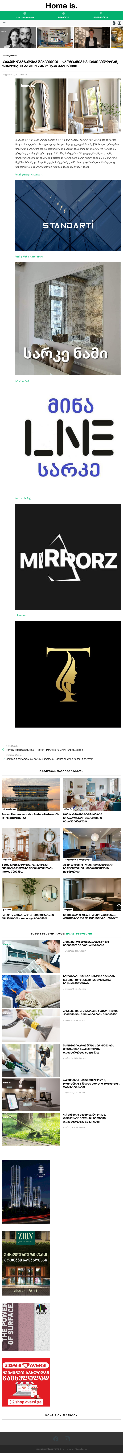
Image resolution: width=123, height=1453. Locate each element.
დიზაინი (7, 910)
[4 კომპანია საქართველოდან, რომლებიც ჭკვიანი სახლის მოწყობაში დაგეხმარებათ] (31, 1094)
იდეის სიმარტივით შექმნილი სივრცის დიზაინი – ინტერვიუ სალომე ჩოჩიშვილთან (91, 42)
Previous (1, 37)
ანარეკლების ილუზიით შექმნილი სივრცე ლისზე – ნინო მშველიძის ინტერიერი (88, 868)
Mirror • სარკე (23, 498)
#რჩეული (63, 17)
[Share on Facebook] (4, 83)
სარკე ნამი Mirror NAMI (29, 256)
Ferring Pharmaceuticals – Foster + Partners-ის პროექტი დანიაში (30, 816)
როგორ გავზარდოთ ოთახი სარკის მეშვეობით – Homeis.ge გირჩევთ (28, 916)
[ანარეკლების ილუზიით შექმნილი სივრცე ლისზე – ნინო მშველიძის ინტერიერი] (92, 844)
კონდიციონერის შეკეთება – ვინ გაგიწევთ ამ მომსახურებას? (86, 943)
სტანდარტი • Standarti (29, 174)
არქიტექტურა (9, 809)
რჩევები (68, 809)
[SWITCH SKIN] (114, 23)
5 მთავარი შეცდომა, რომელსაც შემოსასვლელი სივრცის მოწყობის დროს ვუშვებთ (27, 868)
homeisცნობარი (79, 933)
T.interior (20, 615)
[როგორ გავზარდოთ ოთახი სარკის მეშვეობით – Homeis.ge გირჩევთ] (31, 894)
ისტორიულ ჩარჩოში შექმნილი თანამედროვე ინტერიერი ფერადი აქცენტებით (52, 42)
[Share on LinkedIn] (4, 89)
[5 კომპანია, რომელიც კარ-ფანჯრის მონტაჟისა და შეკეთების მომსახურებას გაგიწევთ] (31, 1060)
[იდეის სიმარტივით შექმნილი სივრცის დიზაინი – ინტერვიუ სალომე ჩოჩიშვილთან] (92, 37)
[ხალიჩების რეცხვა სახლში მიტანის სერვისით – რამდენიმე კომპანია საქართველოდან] (31, 991)
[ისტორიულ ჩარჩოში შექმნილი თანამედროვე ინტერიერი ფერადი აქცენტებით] (55, 37)
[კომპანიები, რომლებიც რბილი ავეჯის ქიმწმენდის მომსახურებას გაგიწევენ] (31, 1025)
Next (121, 37)
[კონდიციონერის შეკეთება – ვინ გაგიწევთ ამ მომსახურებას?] (31, 956)
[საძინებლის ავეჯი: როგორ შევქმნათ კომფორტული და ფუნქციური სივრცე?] (92, 894)
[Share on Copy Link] (4, 95)
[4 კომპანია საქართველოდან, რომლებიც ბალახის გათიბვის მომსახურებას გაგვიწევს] (31, 1129)
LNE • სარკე (22, 380)
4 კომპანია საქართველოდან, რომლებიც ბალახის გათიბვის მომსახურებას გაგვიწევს (85, 1118)
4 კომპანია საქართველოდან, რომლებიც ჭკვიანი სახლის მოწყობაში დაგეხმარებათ (91, 1083)
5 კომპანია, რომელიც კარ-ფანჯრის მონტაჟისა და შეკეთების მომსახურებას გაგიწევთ (88, 1049)
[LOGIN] (119, 23)
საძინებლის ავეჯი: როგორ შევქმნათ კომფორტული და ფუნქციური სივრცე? (90, 916)
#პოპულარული (25, 17)
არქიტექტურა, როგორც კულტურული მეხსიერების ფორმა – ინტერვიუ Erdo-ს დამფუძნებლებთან (17, 42)
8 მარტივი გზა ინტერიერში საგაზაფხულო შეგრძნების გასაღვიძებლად (82, 818)
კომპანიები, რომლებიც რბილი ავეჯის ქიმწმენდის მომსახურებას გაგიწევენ (90, 1012)
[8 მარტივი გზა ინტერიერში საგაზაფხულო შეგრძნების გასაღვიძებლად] (92, 794)
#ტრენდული (101, 17)
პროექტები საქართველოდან (77, 859)
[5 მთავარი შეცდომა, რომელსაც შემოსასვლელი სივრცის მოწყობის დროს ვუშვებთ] (31, 844)
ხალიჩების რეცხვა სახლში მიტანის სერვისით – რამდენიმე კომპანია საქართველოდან (89, 980)
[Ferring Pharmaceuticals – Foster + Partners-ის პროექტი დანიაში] (31, 794)
